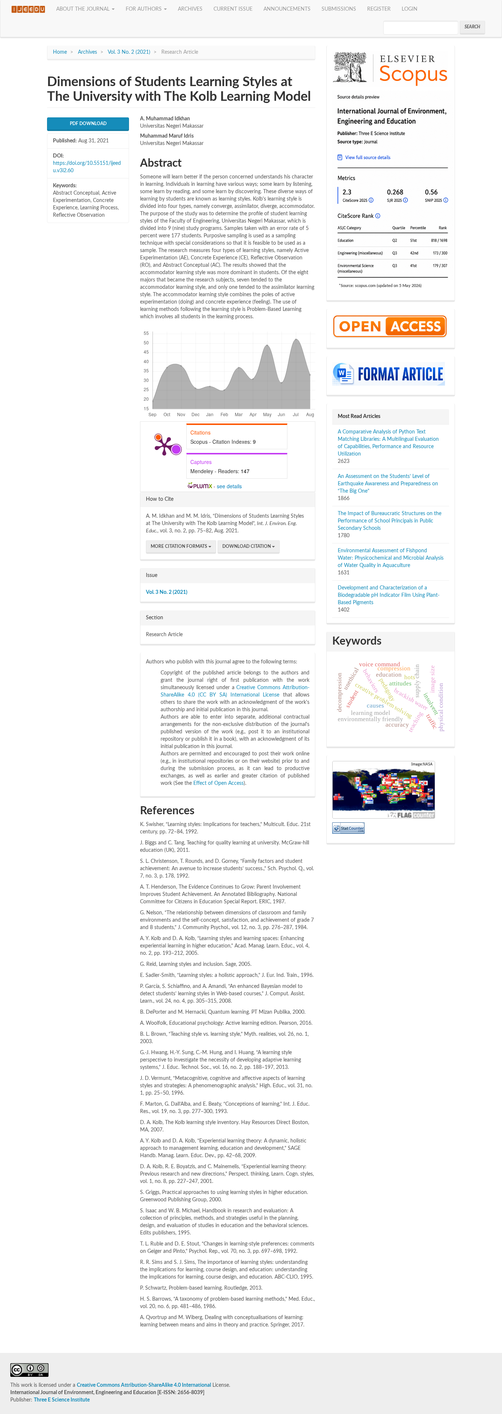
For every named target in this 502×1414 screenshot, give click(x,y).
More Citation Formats (179, 546)
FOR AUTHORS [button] (144, 9)
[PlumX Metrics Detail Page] (164, 446)
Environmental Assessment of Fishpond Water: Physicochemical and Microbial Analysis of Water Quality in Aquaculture (391, 558)
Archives (87, 52)
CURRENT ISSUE (233, 9)
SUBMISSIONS (339, 9)
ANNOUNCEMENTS (287, 9)
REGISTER (379, 9)
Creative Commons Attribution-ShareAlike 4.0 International (144, 1385)
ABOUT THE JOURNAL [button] (83, 9)
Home (60, 52)
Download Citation (247, 546)
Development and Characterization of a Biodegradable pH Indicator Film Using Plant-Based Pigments (389, 595)
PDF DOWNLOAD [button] (88, 123)
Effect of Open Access (218, 783)
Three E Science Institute (62, 1400)
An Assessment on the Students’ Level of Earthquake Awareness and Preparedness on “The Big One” (388, 484)
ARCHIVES (190, 9)
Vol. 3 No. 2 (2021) (129, 52)
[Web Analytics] (348, 827)
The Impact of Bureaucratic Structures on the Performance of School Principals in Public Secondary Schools (389, 521)
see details (229, 486)
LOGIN (409, 9)
